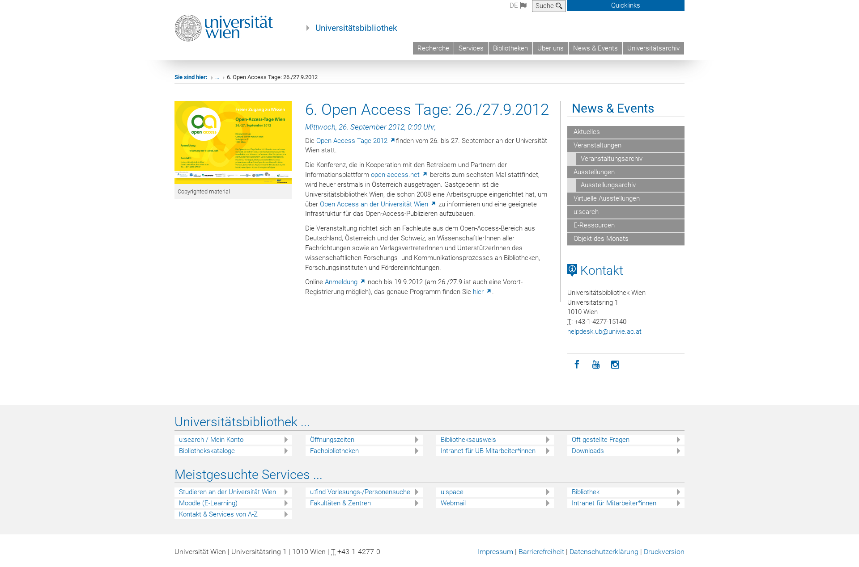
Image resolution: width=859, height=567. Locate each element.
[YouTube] (596, 364)
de (515, 5)
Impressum (495, 551)
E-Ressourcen (593, 225)
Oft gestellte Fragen (600, 440)
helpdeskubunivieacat (604, 332)
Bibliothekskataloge (207, 451)
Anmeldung (342, 282)
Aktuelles (586, 132)
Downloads (588, 451)
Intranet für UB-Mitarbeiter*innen (488, 451)
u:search (585, 212)
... (217, 77)
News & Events (595, 48)
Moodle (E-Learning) (208, 503)
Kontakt (600, 270)
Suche (546, 6)
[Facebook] (577, 364)
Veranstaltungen (596, 145)
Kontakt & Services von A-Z (218, 514)
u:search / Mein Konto (211, 440)
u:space (452, 492)
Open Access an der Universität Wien (375, 204)
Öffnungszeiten (332, 440)
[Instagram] (615, 364)
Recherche (433, 48)
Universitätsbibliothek (356, 28)
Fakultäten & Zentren (340, 503)
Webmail (453, 503)
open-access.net (396, 175)
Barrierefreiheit (541, 551)
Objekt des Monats (600, 239)
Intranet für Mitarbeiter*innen (614, 503)
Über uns (550, 48)
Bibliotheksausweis (468, 440)
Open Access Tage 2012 (352, 141)
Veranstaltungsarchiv (611, 159)
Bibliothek (586, 492)
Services (471, 48)
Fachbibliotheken (334, 451)
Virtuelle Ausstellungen (606, 198)
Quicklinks (625, 5)
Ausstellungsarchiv (608, 185)
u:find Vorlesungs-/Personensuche (360, 492)
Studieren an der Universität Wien (227, 492)
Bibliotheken (510, 48)
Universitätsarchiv (653, 48)
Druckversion (664, 551)
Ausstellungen (593, 172)
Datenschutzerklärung (604, 551)
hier (479, 292)
